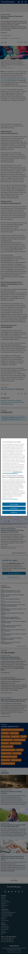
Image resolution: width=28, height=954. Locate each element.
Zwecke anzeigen (14, 504)
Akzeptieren (14, 512)
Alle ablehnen (14, 508)
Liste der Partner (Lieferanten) (9, 499)
